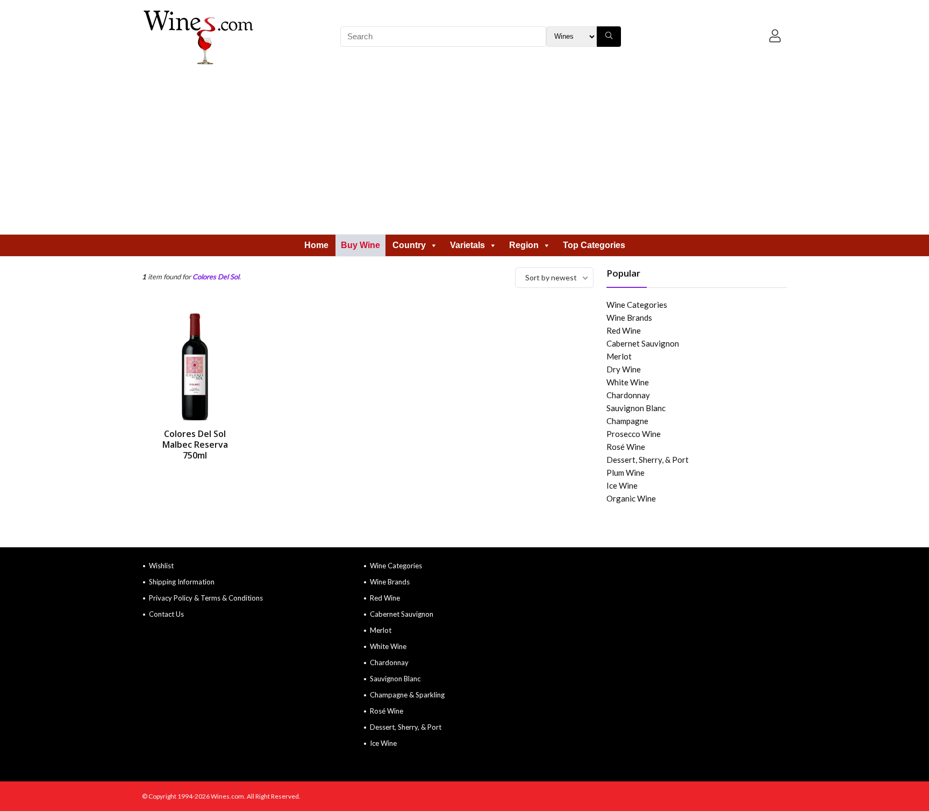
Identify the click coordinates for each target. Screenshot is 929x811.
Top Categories (594, 245)
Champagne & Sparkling (407, 694)
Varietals (467, 245)
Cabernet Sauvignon (642, 343)
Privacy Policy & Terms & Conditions (206, 598)
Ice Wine (622, 485)
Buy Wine (360, 245)
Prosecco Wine (633, 434)
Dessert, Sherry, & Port (647, 459)
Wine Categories (636, 304)
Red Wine (623, 330)
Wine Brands (629, 317)
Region (524, 245)
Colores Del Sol (215, 276)
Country (409, 245)
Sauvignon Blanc (636, 408)
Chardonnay (628, 395)
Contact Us (166, 614)
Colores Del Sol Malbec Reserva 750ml (195, 444)
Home (316, 245)
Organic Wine (631, 498)
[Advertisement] (464, 153)
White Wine (627, 382)
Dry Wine (623, 369)
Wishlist (161, 565)
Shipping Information (182, 581)
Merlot (619, 356)
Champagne (627, 421)
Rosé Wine (625, 447)
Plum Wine (625, 472)
